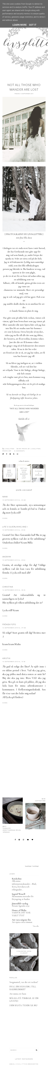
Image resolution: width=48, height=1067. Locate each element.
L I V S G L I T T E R (20, 1064)
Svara (4, 518)
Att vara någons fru (21, 919)
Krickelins (17, 878)
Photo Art (6, 451)
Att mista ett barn (17, 993)
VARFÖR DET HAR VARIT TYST (21, 914)
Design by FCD (33, 1064)
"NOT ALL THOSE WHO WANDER (24, 408)
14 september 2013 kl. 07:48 (14, 628)
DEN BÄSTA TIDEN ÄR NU (23, 1005)
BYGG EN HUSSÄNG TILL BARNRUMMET (22, 988)
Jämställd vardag (20, 903)
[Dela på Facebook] (6, 454)
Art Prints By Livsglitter (29, 448)
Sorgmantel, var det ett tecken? (23, 982)
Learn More (19, 24)
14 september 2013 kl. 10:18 (13, 661)
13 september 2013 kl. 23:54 (13, 560)
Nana (5, 497)
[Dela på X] (3, 454)
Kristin (6, 658)
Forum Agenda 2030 (20, 906)
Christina (7, 587)
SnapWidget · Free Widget (32, 866)
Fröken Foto (9, 624)
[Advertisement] (24, 764)
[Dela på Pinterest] (10, 454)
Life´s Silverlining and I (15, 527)
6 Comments (19, 451)
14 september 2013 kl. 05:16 (13, 590)
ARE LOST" (24, 412)
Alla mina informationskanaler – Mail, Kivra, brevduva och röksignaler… (24, 885)
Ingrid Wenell (18, 894)
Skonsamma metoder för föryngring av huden (23, 898)
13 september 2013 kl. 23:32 (13, 530)
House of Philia (19, 910)
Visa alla (36, 926)
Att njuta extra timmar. (22, 922)
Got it (32, 24)
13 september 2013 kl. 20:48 (14, 500)
